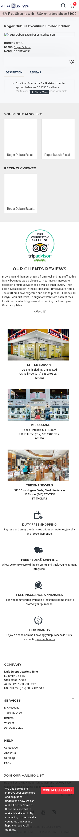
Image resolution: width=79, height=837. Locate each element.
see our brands (45, 639)
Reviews (35, 72)
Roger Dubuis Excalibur (21, 154)
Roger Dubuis (22, 47)
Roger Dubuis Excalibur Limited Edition (21, 208)
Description (14, 72)
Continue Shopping (57, 790)
